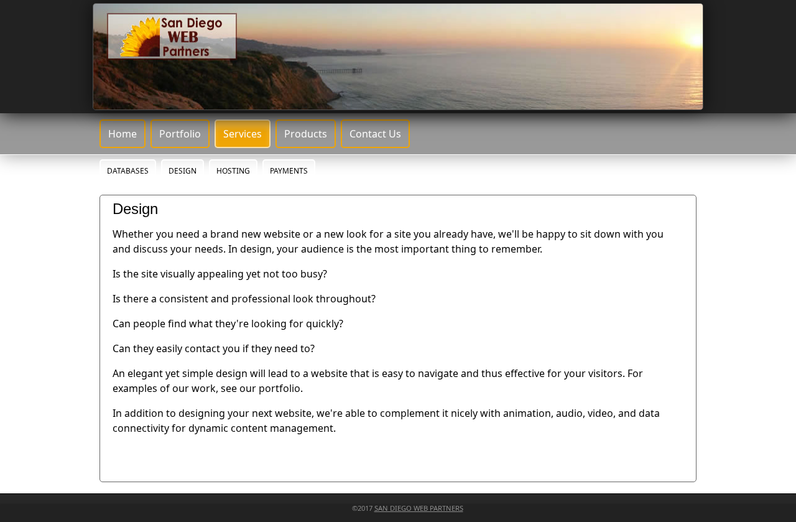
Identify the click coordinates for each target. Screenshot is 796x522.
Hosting (233, 170)
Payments (289, 170)
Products (305, 134)
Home (122, 134)
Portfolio (180, 134)
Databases (128, 170)
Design (183, 170)
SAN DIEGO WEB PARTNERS (418, 508)
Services (242, 134)
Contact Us (375, 134)
